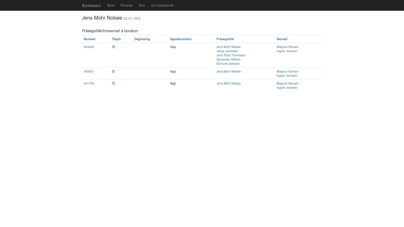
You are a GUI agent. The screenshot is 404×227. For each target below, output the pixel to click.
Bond (110, 5)
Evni (142, 5)
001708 (89, 83)
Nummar (90, 39)
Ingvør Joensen (287, 51)
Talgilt (116, 39)
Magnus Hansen (288, 47)
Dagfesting (142, 39)
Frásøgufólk (225, 39)
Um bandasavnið (162, 5)
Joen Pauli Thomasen (231, 55)
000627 (89, 71)
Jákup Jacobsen (227, 51)
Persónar (127, 5)
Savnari (282, 39)
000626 (89, 47)
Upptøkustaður (181, 39)
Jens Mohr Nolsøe (229, 47)
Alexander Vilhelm (229, 59)
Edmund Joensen (228, 63)
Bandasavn (91, 5)
